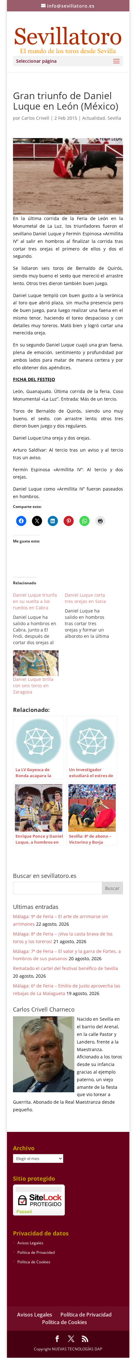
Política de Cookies (33, 1262)
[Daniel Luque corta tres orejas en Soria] (91, 615)
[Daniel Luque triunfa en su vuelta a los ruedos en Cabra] (39, 619)
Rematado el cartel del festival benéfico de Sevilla (65, 968)
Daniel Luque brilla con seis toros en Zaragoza (33, 685)
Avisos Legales (30, 1243)
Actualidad (93, 118)
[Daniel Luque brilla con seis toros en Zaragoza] (36, 663)
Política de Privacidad (36, 1252)
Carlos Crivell (35, 118)
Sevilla (114, 118)
